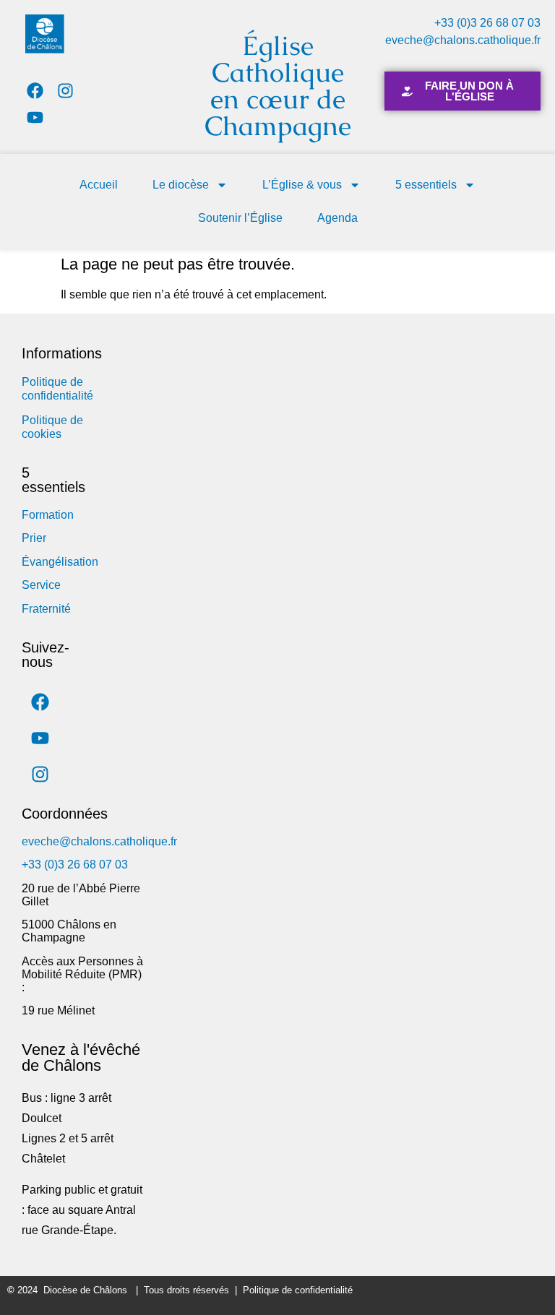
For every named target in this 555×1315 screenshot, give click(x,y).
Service (41, 585)
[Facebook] (35, 90)
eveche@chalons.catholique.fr (463, 40)
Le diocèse (180, 184)
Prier (34, 538)
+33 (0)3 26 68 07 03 (487, 23)
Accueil (98, 184)
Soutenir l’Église (240, 218)
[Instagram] (65, 90)
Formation (48, 515)
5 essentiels (426, 184)
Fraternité (46, 609)
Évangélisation (60, 562)
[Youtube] (35, 117)
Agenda (337, 218)
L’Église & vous (302, 184)
